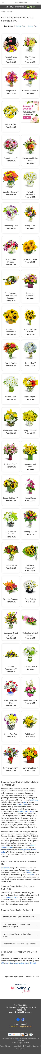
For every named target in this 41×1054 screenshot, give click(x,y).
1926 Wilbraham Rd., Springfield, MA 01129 (20, 1007)
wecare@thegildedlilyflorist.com (20, 1012)
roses (24, 802)
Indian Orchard (30, 963)
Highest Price (20, 26)
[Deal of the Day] (30, 115)
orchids (28, 872)
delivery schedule (10, 897)
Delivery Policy (20, 1048)
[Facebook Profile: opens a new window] (18, 1019)
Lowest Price (32, 26)
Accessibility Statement (32, 1046)
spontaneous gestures (26, 811)
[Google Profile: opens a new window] (23, 1019)
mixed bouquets (22, 804)
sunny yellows (24, 849)
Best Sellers (8, 26)
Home (3, 11)
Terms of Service (5, 1046)
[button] (36, 1049)
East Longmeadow (17, 963)
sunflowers (34, 800)
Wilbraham (5, 963)
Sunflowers (5, 868)
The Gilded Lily (20, 2)
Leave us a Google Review (20, 1026)
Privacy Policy (17, 1046)
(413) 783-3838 (20, 1010)
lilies (27, 870)
